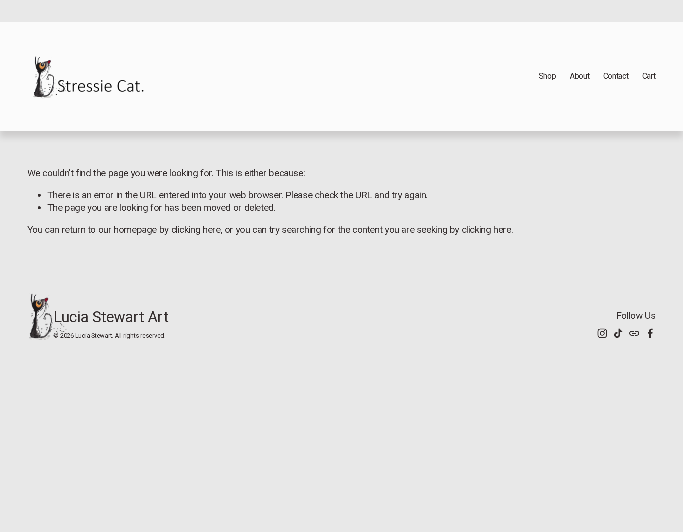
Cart (649, 76)
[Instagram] (603, 333)
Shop (547, 76)
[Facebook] (651, 333)
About (580, 76)
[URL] (635, 333)
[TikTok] (619, 333)
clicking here (196, 230)
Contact (616, 76)
